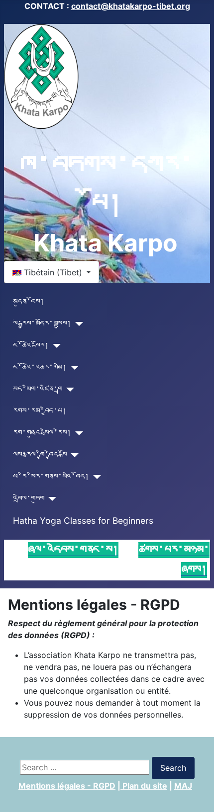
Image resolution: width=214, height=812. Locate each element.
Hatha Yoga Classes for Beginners (83, 520)
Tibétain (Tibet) (53, 272)
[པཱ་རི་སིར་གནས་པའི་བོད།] (95, 477)
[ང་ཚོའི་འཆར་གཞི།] (73, 368)
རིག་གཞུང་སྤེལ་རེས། (42, 433)
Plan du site (143, 786)
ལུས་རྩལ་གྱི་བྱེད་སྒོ (40, 455)
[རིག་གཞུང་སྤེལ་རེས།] (77, 433)
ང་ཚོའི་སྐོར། (31, 345)
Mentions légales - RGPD (66, 786)
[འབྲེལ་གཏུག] (50, 499)
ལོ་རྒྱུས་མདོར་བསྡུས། (42, 324)
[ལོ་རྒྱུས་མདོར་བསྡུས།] (77, 324)
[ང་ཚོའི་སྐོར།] (55, 346)
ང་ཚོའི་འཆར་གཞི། (40, 367)
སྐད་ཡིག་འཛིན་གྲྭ (37, 389)
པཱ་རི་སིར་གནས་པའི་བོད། (51, 477)
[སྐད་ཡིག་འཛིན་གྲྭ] (68, 390)
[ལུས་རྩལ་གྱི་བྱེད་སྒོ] (73, 455)
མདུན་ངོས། (28, 302)
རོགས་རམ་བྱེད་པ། (40, 411)
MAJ (183, 786)
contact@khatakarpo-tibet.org (130, 6)
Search (173, 768)
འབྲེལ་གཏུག (28, 498)
